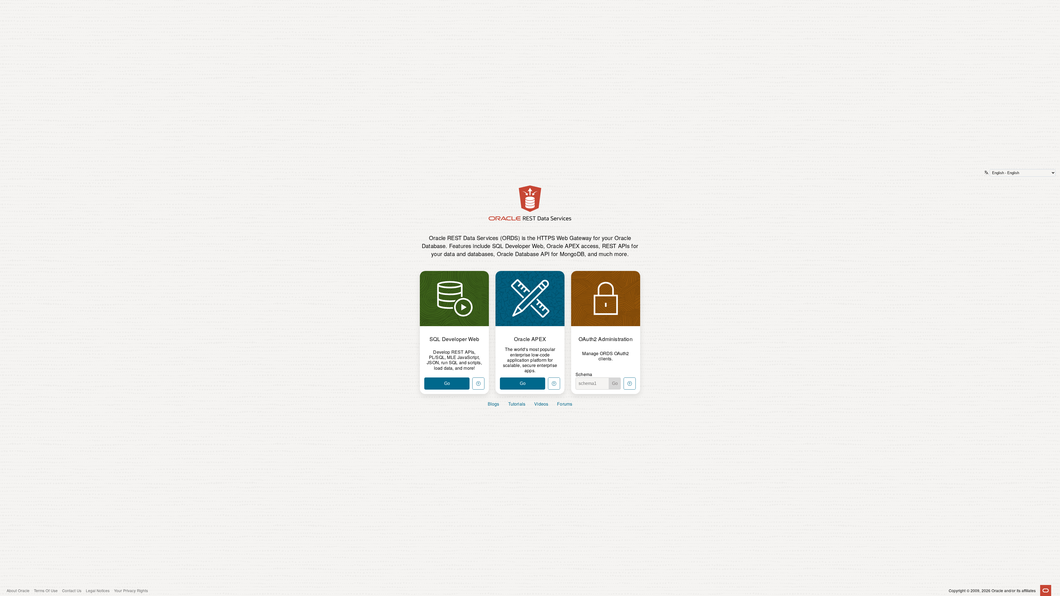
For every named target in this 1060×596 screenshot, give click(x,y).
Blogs (493, 404)
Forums (564, 404)
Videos (541, 404)
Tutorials (517, 404)
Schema (584, 374)
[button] (478, 383)
